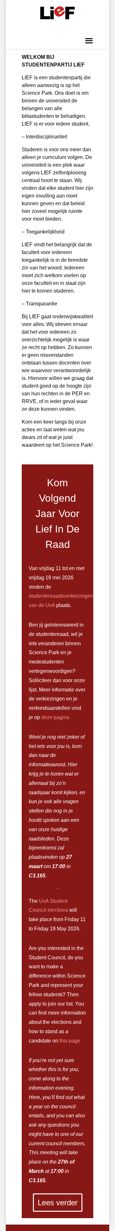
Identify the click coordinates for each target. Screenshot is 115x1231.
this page (69, 1040)
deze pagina (55, 717)
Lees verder (58, 1202)
